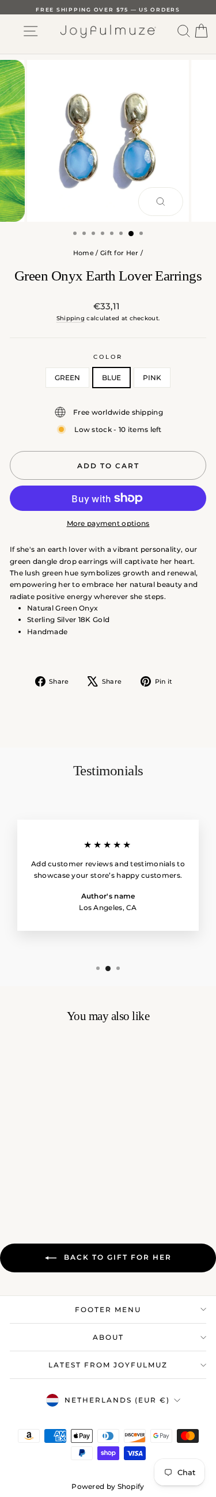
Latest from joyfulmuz (108, 1364)
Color (107, 357)
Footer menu (108, 1309)
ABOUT (108, 1337)
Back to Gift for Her (116, 1257)
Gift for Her (119, 253)
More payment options (108, 523)
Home (83, 253)
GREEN (67, 377)
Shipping (70, 318)
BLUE (111, 377)
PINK (152, 377)
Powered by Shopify (107, 1486)
